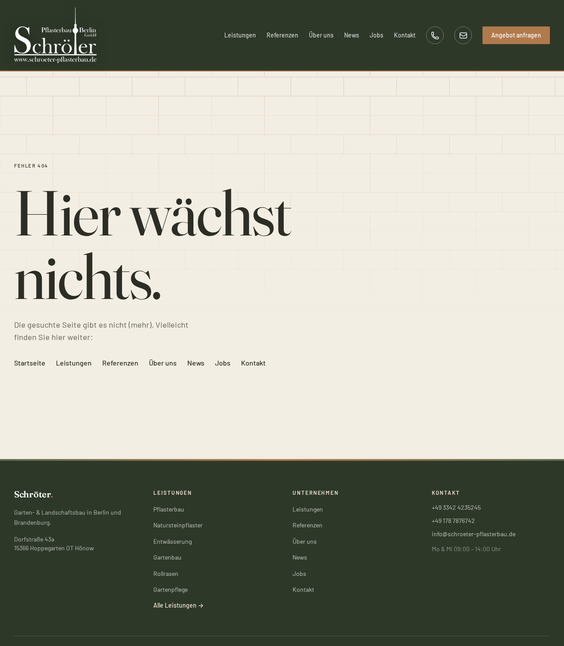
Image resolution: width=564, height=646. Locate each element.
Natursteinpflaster (178, 525)
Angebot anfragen (516, 35)
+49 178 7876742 (453, 520)
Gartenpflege (170, 589)
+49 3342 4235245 (456, 507)
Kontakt (405, 35)
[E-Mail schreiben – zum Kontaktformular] (463, 35)
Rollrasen (165, 573)
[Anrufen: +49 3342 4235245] (435, 35)
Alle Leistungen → (178, 605)
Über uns (321, 35)
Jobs (376, 35)
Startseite (29, 362)
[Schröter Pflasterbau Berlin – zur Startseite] (55, 35)
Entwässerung (172, 541)
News (351, 35)
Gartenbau (167, 557)
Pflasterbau (168, 509)
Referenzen (282, 35)
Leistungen (240, 35)
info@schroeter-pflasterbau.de (474, 534)
